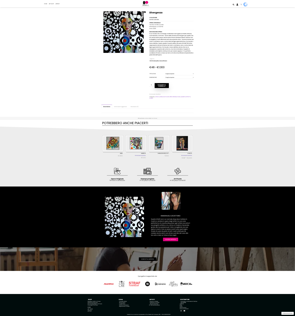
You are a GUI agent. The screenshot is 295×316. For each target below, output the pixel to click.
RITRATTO (188, 96)
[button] (233, 4)
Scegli (113, 158)
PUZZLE (178, 96)
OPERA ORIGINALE (173, 96)
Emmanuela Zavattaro (158, 61)
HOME (45, 4)
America (143, 153)
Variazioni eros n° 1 (163, 153)
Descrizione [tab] (106, 106)
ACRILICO (157, 96)
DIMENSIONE (153, 77)
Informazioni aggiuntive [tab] (120, 106)
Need (121, 153)
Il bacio (190, 153)
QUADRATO (183, 96)
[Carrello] (241, 4)
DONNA (161, 96)
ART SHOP (51, 4)
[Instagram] (181, 310)
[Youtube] (184, 310)
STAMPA (151, 98)
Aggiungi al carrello (161, 85)
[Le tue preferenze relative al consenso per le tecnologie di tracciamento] (287, 313)
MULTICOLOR (166, 96)
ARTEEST (58, 4)
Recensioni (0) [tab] (135, 106)
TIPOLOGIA (152, 74)
